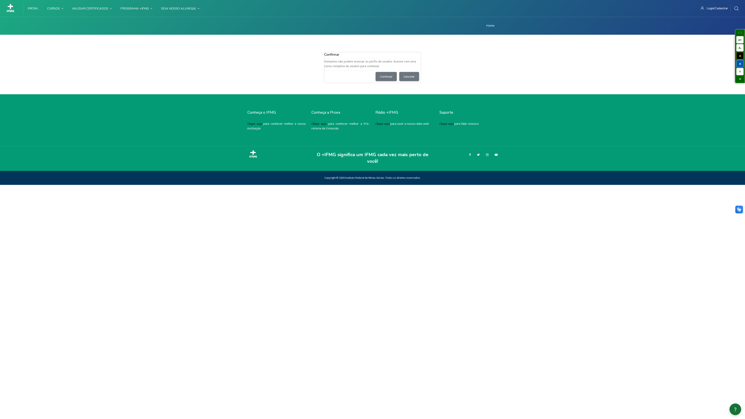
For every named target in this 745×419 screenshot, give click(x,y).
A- (740, 48)
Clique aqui (254, 124)
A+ (740, 40)
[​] (12, 8)
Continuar (386, 76)
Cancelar (409, 76)
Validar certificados (90, 8)
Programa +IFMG (134, 8)
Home (490, 25)
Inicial (33, 8)
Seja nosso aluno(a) (178, 8)
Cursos (53, 8)
